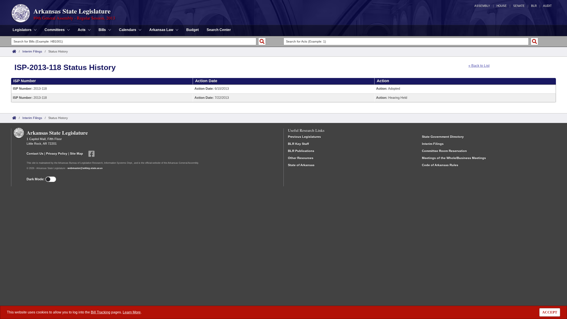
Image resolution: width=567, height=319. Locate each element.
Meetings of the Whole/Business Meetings (454, 158)
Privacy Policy (56, 153)
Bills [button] (102, 30)
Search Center (219, 30)
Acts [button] (81, 30)
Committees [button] (55, 30)
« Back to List (478, 66)
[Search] (262, 41)
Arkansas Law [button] (161, 30)
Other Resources (300, 158)
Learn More (132, 312)
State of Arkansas (301, 165)
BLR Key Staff (298, 144)
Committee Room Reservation (444, 151)
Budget (192, 30)
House (502, 6)
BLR (534, 6)
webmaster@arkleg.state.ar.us (85, 168)
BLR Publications (301, 151)
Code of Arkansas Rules (440, 165)
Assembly (482, 6)
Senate (519, 6)
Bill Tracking (100, 312)
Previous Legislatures (304, 136)
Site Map (76, 153)
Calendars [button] (127, 30)
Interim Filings (32, 51)
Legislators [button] (22, 30)
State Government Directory (443, 136)
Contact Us (35, 153)
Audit (547, 6)
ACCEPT (549, 312)
